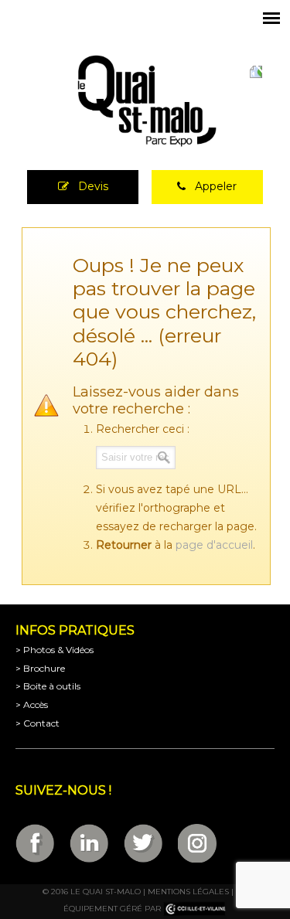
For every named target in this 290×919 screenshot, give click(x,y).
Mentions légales (188, 892)
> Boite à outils (47, 686)
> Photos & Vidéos (54, 649)
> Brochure (40, 668)
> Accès (31, 704)
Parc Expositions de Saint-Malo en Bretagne (145, 101)
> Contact (37, 723)
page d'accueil (214, 545)
